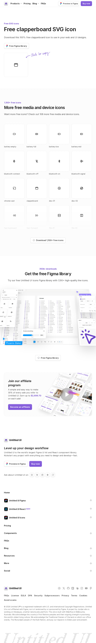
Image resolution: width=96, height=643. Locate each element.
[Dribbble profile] (59, 588)
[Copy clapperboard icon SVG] (16, 65)
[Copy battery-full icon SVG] (37, 134)
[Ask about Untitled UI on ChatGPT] (32, 475)
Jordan (81, 609)
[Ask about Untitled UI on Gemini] (48, 475)
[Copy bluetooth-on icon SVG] (59, 161)
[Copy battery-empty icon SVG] (14, 134)
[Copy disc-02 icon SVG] (82, 188)
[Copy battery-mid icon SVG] (82, 134)
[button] (16, 3)
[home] (6, 4)
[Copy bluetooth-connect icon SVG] (14, 161)
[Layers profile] (77, 588)
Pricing (27, 3)
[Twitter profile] (64, 588)
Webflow (70, 612)
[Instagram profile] (82, 588)
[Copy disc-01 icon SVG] (59, 188)
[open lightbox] (66, 394)
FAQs (43, 3)
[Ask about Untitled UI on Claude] (37, 475)
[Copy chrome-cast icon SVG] (14, 188)
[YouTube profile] (86, 588)
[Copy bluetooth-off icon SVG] (37, 161)
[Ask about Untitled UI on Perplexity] (42, 475)
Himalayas (18, 612)
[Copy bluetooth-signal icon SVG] (82, 161)
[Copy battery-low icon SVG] (59, 134)
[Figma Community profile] (91, 588)
